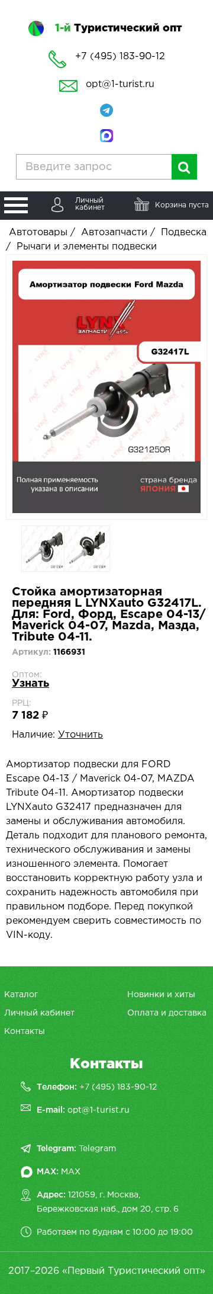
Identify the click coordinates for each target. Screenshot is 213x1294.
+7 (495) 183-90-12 (118, 1087)
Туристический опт (118, 28)
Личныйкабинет (90, 204)
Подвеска (183, 232)
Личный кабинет (39, 1013)
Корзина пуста (182, 205)
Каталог (21, 994)
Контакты (24, 1031)
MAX (70, 1172)
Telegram (97, 1148)
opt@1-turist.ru (120, 84)
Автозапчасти (114, 232)
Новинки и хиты (161, 994)
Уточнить (80, 735)
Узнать (30, 683)
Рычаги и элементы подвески (87, 246)
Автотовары (38, 232)
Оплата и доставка (166, 1013)
